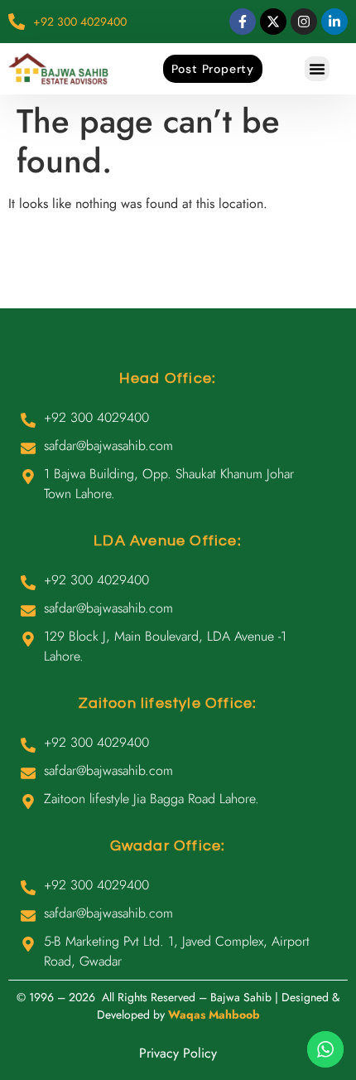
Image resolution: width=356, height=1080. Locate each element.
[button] (317, 68)
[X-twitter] (273, 21)
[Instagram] (304, 21)
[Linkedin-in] (334, 21)
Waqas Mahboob (214, 1014)
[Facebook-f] (242, 21)
